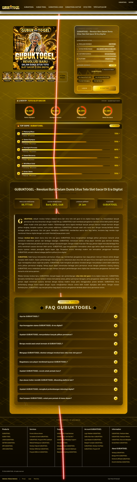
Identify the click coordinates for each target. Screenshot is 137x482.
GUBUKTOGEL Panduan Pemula (121, 436)
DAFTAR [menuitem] (131, 2)
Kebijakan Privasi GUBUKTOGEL (66, 446)
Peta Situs (36, 479)
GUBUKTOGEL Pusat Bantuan (65, 433)
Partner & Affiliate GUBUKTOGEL (121, 459)
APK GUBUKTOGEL (7, 446)
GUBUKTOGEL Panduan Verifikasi (93, 446)
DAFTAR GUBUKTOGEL (8, 443)
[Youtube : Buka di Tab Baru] (133, 479)
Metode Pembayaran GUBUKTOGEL (40, 443)
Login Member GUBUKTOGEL (92, 433)
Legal (29, 479)
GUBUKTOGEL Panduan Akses (120, 433)
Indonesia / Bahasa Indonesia (9, 479)
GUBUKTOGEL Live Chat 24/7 (65, 436)
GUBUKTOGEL (28, 219)
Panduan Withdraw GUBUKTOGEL (39, 449)
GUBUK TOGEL (6, 436)
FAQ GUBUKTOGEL (62, 443)
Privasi (24, 479)
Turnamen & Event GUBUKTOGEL (39, 436)
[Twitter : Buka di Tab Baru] (126, 479)
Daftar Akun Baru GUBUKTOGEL (93, 436)
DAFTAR (105, 88)
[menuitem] (29, 7)
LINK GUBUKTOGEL (7, 449)
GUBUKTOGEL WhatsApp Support (66, 439)
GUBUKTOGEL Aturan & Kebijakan (121, 439)
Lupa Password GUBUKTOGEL (92, 439)
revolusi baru (29, 238)
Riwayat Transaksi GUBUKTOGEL (93, 443)
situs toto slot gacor (83, 276)
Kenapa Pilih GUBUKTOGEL (119, 456)
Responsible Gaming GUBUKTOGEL (67, 452)
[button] (129, 7)
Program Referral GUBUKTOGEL (39, 452)
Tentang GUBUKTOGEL (118, 452)
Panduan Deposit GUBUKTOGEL (39, 446)
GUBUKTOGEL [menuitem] (123, 2)
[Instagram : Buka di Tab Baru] (130, 479)
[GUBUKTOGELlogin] (10, 7)
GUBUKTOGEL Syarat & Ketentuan (66, 449)
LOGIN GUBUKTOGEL (8, 439)
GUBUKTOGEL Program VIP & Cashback (41, 439)
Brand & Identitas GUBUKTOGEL (121, 462)
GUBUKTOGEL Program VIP (92, 449)
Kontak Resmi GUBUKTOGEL (120, 443)
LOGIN (84, 88)
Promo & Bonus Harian (36, 433)
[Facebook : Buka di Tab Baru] (122, 479)
